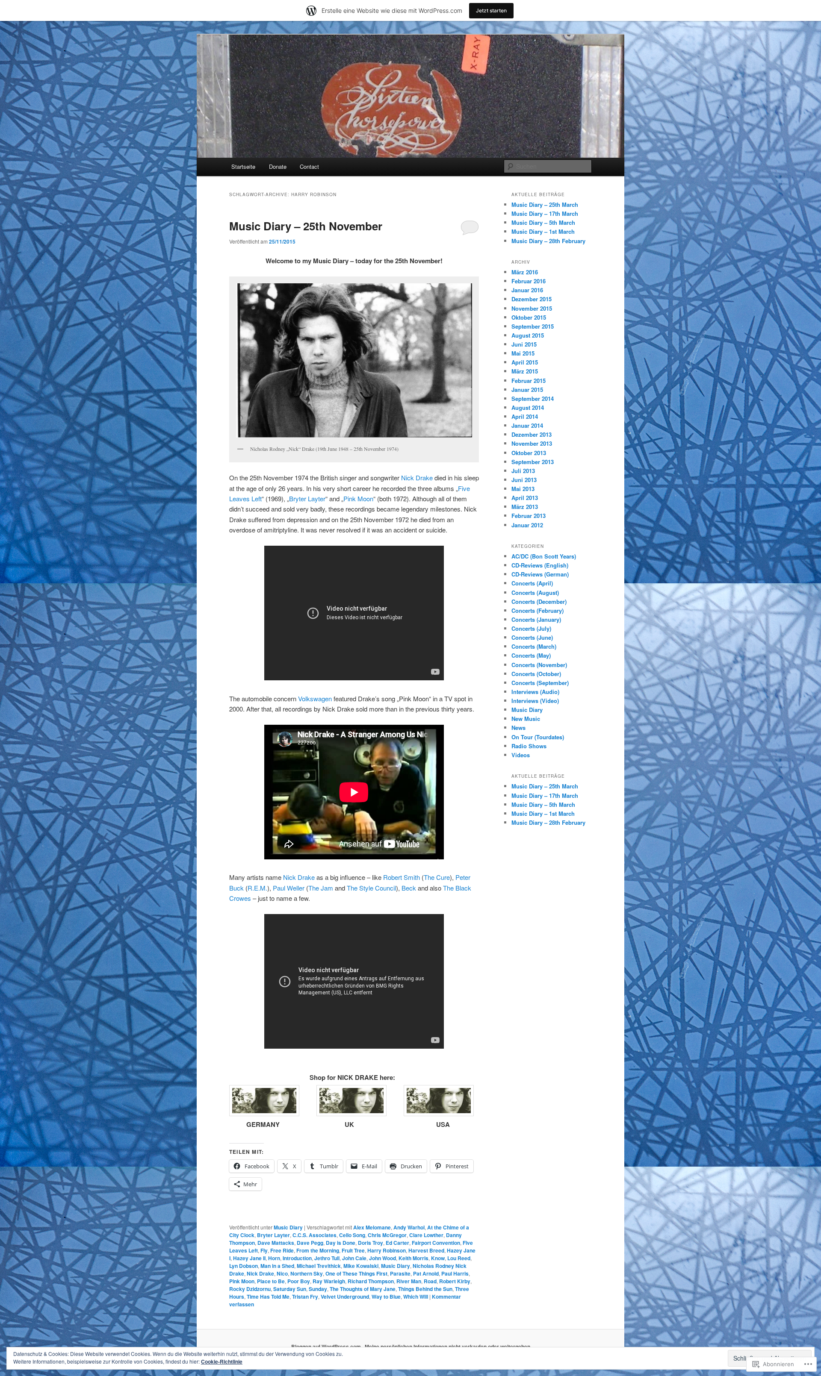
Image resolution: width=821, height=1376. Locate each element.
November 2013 (531, 443)
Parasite (400, 1273)
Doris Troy (370, 1243)
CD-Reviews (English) (539, 565)
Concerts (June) (532, 637)
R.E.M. (257, 887)
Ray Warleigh (329, 1281)
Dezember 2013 (531, 434)
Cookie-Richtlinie (221, 1361)
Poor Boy (298, 1281)
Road (430, 1281)
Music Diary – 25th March (544, 204)
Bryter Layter (307, 498)
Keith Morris (413, 1258)
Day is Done (340, 1243)
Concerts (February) (537, 610)
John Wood (382, 1258)
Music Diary (288, 1227)
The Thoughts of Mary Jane (363, 1289)
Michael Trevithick (319, 1266)
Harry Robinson (386, 1250)
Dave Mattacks (275, 1243)
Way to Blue (386, 1296)
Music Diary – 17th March (544, 213)
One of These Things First (356, 1273)
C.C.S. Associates (314, 1235)
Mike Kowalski (360, 1266)
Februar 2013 (528, 516)
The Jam (320, 887)
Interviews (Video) (535, 701)
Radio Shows (528, 746)
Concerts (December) (539, 601)
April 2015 (524, 362)
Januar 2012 (527, 525)
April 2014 (524, 416)
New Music (525, 718)
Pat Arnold (426, 1273)
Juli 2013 (523, 471)
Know (438, 1258)
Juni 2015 (524, 344)
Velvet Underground (345, 1296)
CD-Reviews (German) (540, 574)
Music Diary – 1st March (543, 231)
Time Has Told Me (268, 1296)
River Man (408, 1281)
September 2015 (532, 326)
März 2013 (524, 507)
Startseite (243, 166)
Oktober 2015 (528, 317)
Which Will (415, 1296)
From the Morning (317, 1250)
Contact (309, 166)
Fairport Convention (436, 1243)
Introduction (297, 1258)
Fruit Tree (353, 1250)
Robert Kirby (454, 1281)
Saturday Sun (289, 1289)
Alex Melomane (372, 1227)
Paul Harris (455, 1273)
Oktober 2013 (528, 453)
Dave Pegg (310, 1243)
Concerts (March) (533, 646)
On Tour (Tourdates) (537, 737)
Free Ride (282, 1250)
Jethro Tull (327, 1258)
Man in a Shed (277, 1266)
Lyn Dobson (243, 1266)
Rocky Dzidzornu (250, 1289)
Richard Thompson (371, 1281)
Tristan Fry (305, 1296)
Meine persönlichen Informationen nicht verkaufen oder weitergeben (447, 1346)
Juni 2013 (524, 480)
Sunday (318, 1289)
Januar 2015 (527, 389)
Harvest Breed (426, 1250)
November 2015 (531, 308)
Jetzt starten (491, 10)
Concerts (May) (531, 655)
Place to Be (271, 1281)
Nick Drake (417, 477)
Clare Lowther (426, 1235)
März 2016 (524, 272)
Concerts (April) (532, 583)
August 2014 (527, 407)
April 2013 (524, 498)
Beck (409, 887)
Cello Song (352, 1235)
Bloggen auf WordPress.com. (326, 1346)
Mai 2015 (523, 353)
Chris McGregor (387, 1235)
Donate (277, 166)
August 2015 (527, 335)
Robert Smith (401, 877)
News (518, 727)
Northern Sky (306, 1273)
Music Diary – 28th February (548, 241)
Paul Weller (288, 887)
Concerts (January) (536, 619)
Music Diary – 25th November (305, 226)
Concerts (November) (539, 665)
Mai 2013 (523, 489)
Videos (520, 755)
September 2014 (532, 398)
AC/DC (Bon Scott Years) (543, 556)
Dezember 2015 (531, 299)
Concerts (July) (531, 628)
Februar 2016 (528, 281)
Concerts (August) (535, 592)
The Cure (437, 877)
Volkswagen (315, 698)
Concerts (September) (540, 683)
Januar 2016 (527, 290)
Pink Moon (358, 498)
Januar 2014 (527, 425)
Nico (282, 1273)
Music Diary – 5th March (543, 222)
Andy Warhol (409, 1227)
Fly (264, 1250)
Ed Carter (397, 1243)
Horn (274, 1258)
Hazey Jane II (249, 1258)
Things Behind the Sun (425, 1289)
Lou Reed (458, 1258)
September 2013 (532, 462)
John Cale (354, 1258)
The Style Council (371, 887)
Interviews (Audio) (535, 692)
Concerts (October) (536, 674)
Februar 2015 (528, 380)
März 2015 (524, 371)
